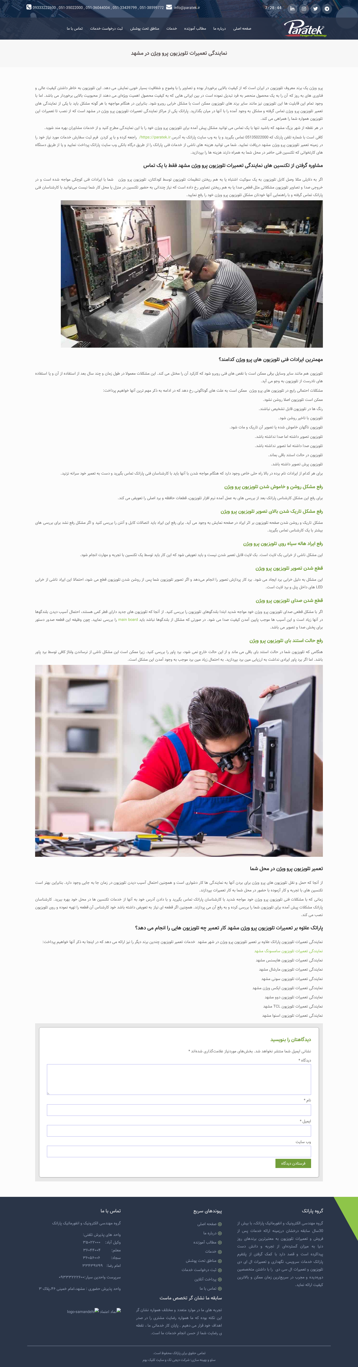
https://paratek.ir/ (154, 137)
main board (128, 619)
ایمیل (305, 1121)
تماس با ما (75, 28)
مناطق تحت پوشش (144, 28)
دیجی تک (173, 1360)
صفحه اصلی (242, 28)
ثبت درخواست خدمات (106, 28)
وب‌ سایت (303, 1142)
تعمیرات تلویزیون (294, 1238)
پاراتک (176, 1353)
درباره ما (219, 28)
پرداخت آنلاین (205, 1279)
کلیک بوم (149, 1360)
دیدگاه (305, 1060)
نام (307, 1100)
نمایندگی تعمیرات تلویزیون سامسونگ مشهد (288, 951)
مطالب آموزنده (195, 28)
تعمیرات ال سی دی (290, 1269)
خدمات (171, 28)
